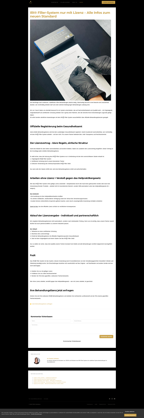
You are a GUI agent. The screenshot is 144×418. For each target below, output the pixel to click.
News (81, 2)
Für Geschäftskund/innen (35, 398)
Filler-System (65, 2)
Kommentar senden (106, 336)
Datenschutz (102, 404)
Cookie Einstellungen (36, 414)
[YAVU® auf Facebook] (109, 398)
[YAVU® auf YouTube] (114, 398)
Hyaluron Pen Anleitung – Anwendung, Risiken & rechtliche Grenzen (50, 382)
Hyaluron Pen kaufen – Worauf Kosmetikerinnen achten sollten (49, 383)
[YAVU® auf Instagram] (112, 398)
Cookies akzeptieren (130, 415)
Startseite (54, 2)
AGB (96, 404)
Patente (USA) (111, 404)
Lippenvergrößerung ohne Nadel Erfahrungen (45, 379)
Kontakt (46, 398)
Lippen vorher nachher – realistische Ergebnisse (45, 377)
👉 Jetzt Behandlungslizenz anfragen (41, 304)
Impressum (90, 404)
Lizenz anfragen (108, 2)
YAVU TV (74, 2)
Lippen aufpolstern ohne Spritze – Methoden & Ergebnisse (48, 380)
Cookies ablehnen (129, 411)
